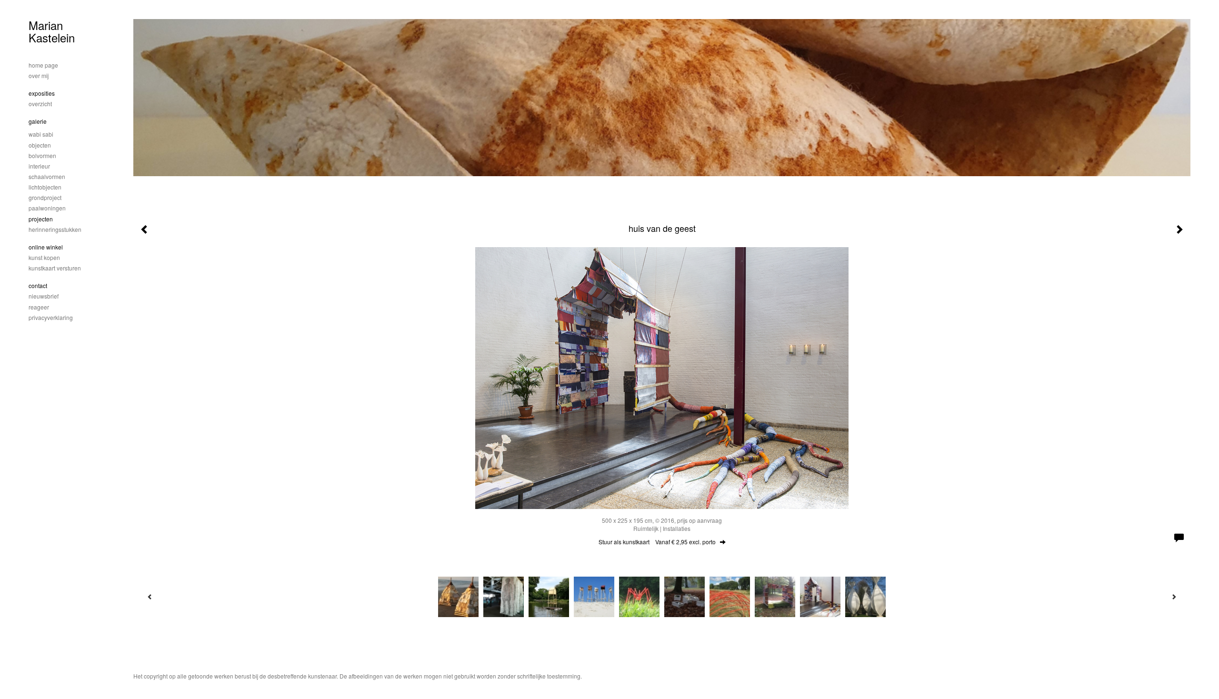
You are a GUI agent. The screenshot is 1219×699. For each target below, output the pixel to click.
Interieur (39, 166)
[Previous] (150, 596)
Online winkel (46, 247)
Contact (38, 285)
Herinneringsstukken (55, 229)
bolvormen (42, 155)
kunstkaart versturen (55, 268)
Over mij (39, 75)
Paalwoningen (47, 208)
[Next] (1174, 596)
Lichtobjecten (45, 187)
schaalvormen (47, 176)
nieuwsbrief (44, 296)
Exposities (42, 93)
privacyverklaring (51, 317)
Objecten (40, 145)
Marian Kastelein (52, 31)
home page (43, 65)
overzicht (40, 104)
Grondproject (45, 197)
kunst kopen (44, 257)
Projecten (41, 219)
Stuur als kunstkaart (657, 542)
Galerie (38, 121)
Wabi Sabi (41, 134)
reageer (39, 307)
